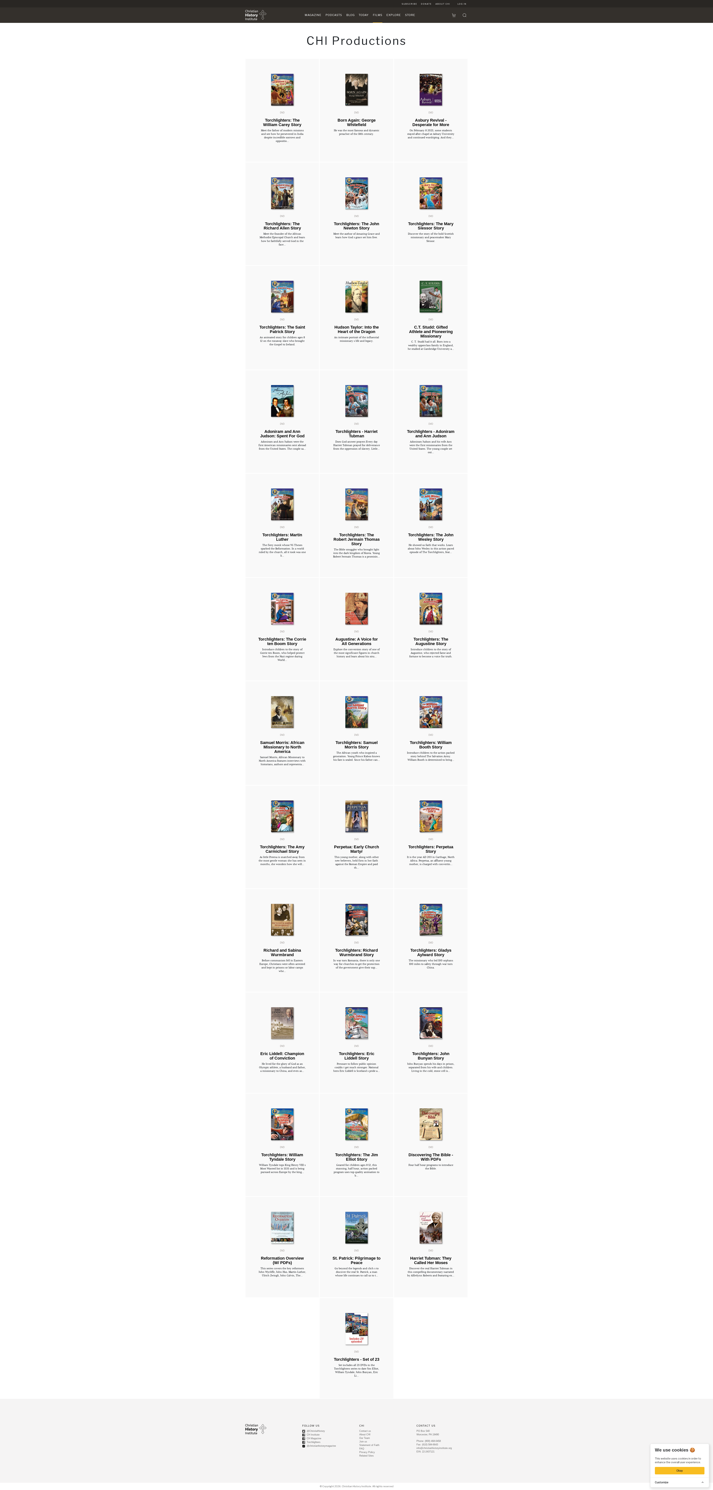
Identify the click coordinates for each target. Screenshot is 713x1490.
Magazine (313, 15)
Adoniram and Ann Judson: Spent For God (282, 433)
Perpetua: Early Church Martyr (356, 849)
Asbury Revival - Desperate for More (430, 122)
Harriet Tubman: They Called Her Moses (430, 1260)
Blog (350, 15)
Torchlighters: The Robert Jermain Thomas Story (356, 539)
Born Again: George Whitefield (357, 122)
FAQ (361, 1448)
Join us (363, 1441)
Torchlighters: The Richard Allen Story (282, 226)
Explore (393, 15)
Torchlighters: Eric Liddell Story (356, 1055)
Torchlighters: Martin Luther (282, 537)
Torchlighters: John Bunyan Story (430, 1055)
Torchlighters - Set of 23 (356, 1359)
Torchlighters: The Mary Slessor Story (430, 226)
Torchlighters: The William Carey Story (282, 122)
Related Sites (366, 1455)
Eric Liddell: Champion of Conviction (282, 1055)
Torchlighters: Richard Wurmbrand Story (356, 952)
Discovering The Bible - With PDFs (430, 1157)
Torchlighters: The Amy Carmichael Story (282, 849)
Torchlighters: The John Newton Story (356, 226)
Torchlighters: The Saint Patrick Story (282, 329)
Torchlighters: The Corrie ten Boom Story (282, 641)
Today (364, 15)
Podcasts (333, 15)
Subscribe (409, 4)
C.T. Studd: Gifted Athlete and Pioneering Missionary (431, 331)
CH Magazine (313, 1438)
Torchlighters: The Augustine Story (431, 641)
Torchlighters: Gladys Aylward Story (430, 952)
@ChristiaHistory (315, 1431)
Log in (462, 4)
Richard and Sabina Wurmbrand (282, 952)
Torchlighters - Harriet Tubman (356, 433)
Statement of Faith (369, 1445)
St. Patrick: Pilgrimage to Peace (356, 1260)
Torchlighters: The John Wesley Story (430, 537)
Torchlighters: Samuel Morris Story (357, 744)
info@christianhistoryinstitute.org (434, 1448)
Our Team (364, 1438)
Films (377, 15)
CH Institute (313, 1434)
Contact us (365, 1431)
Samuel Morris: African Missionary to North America (282, 747)
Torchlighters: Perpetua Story (430, 849)
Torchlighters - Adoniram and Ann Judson (431, 433)
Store (410, 15)
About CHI (442, 4)
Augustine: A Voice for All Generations (356, 641)
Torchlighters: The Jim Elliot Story (356, 1157)
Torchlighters (313, 1442)
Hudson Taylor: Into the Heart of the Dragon (356, 329)
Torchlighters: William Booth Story (431, 744)
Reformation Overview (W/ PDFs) (282, 1260)
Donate (426, 4)
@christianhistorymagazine (321, 1445)
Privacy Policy (367, 1452)
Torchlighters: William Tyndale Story (282, 1157)
